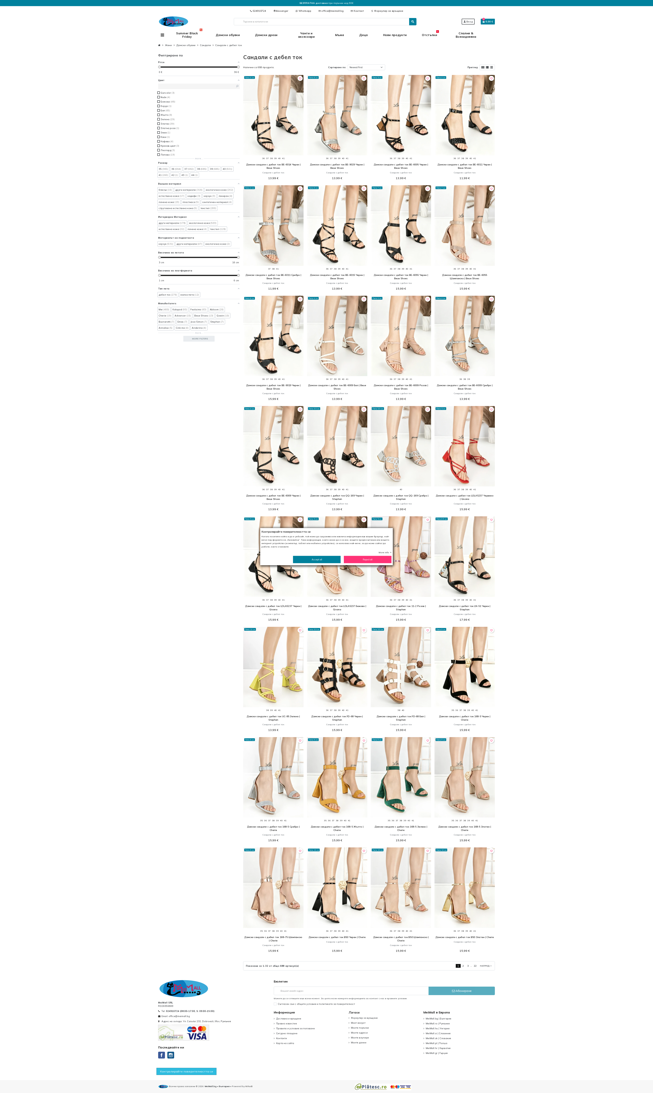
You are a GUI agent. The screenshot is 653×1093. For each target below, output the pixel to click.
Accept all (317, 559)
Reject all (367, 559)
